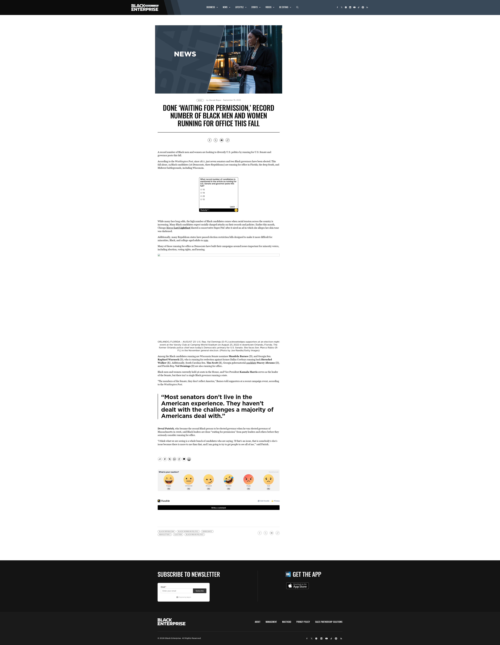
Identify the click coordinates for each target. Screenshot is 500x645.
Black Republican (166, 531)
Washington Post (184, 161)
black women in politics (188, 531)
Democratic (207, 531)
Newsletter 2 (164, 534)
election (178, 534)
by (213, 100)
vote (206, 240)
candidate (251, 362)
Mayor (178, 227)
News (200, 100)
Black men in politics (194, 534)
